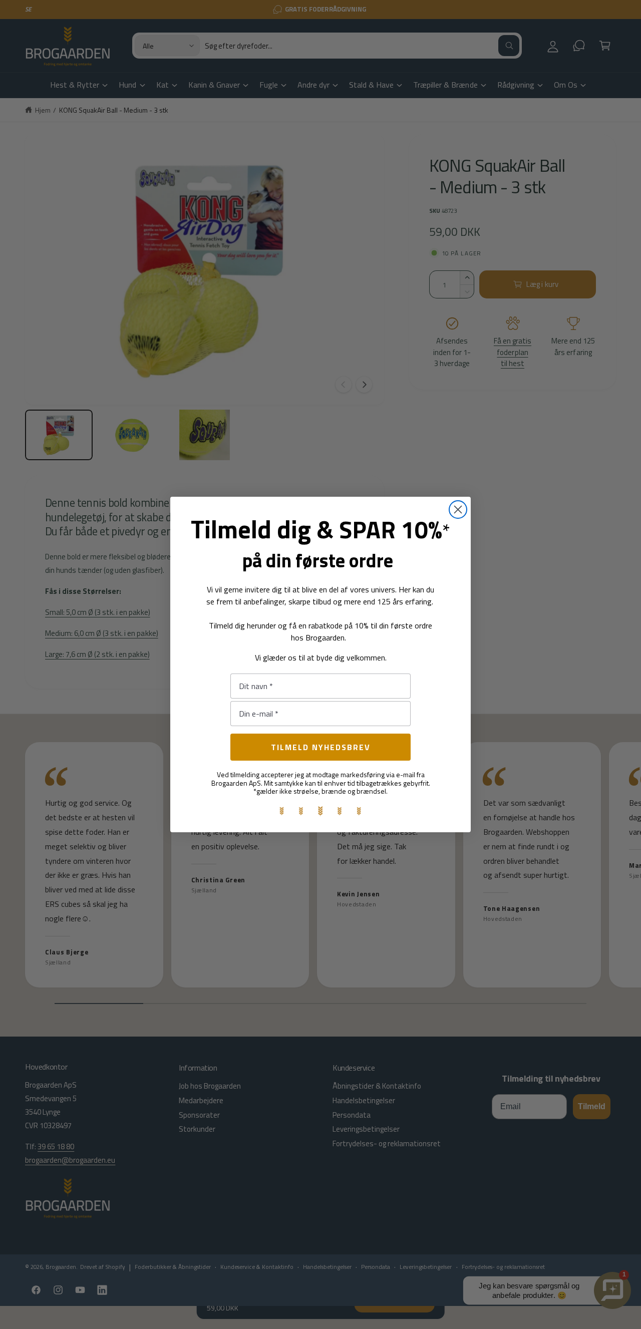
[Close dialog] (458, 509)
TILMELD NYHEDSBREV (321, 747)
